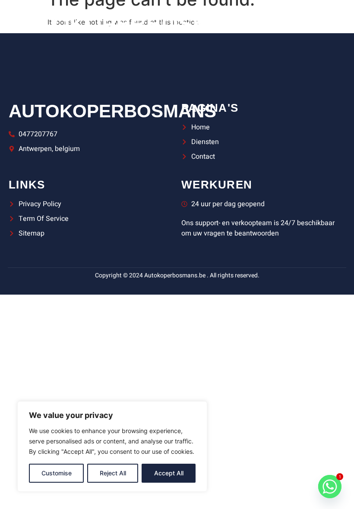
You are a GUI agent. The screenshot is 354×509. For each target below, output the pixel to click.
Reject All (113, 473)
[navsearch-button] (334, 23)
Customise (56, 473)
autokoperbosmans (112, 111)
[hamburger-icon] (305, 24)
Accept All (168, 473)
